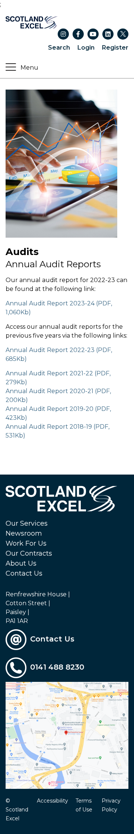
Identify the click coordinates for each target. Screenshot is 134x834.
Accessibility (52, 800)
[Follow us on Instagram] (63, 34)
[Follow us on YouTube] (93, 34)
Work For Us (26, 543)
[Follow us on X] (122, 34)
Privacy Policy (111, 805)
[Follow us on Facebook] (78, 34)
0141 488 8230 (57, 667)
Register (115, 47)
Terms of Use (84, 805)
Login (86, 47)
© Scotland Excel (17, 809)
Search (59, 47)
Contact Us (24, 573)
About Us (21, 563)
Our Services (27, 523)
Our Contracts (29, 553)
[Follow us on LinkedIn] (108, 34)
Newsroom (24, 533)
